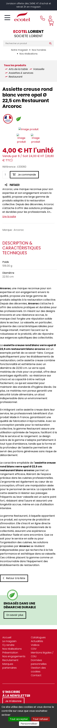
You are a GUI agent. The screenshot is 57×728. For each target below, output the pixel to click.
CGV (34, 649)
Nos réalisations (28, 53)
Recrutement (10, 660)
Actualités (37, 641)
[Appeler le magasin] (43, 18)
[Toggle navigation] (7, 18)
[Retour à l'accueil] (16, 16)
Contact (36, 675)
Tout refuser (40, 719)
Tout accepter (19, 719)
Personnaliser (29, 723)
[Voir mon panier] (50, 23)
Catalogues (38, 637)
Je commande (26, 174)
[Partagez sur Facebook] (21, 185)
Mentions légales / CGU (42, 654)
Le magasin (9, 641)
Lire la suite (9, 216)
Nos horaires (39, 49)
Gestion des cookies (38, 669)
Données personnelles (39, 662)
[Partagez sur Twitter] (26, 185)
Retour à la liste (15, 578)
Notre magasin (19, 49)
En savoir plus (14, 615)
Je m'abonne (13, 701)
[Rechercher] (51, 43)
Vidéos (35, 645)
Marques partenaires (9, 666)
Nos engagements (13, 656)
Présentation (10, 652)
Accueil (6, 637)
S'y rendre (8, 645)
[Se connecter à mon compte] (50, 18)
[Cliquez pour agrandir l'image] (29, 129)
